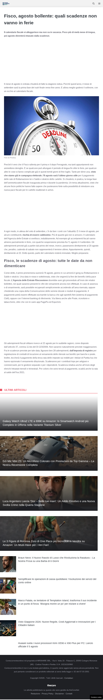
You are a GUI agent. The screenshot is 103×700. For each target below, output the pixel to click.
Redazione (35, 694)
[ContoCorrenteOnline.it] (6, 3)
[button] (93, 3)
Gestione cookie (96, 697)
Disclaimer (59, 694)
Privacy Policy (47, 694)
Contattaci (68, 678)
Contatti (69, 694)
